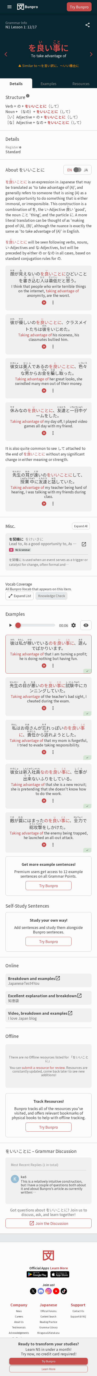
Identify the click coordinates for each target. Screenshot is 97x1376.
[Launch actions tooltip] (53, 302)
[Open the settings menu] (73, 625)
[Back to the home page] (48, 1255)
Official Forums (48, 1311)
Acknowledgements (19, 1332)
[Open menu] (9, 7)
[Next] (91, 54)
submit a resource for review (43, 1067)
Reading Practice (48, 1322)
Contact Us (78, 1311)
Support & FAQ (78, 1316)
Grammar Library (48, 1327)
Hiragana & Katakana (48, 1332)
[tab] (16, 83)
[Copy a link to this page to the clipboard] (87, 25)
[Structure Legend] (28, 97)
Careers (19, 1316)
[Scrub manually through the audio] (36, 625)
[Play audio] (44, 302)
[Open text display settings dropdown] (86, 625)
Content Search (48, 1316)
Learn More (59, 1268)
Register (11, 147)
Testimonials (18, 1327)
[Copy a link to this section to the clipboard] (33, 96)
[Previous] (6, 54)
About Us (18, 1322)
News (19, 1311)
